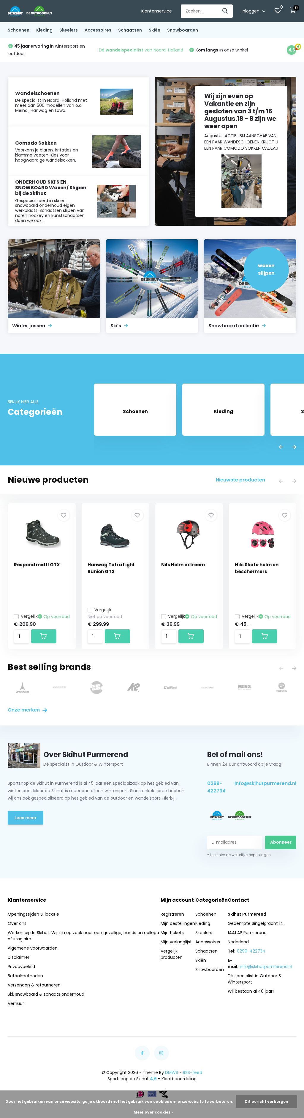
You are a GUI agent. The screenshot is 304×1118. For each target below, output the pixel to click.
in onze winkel (41, 50)
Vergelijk (29, 616)
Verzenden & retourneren (34, 985)
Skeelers (68, 30)
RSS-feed (192, 1072)
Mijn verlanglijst (176, 942)
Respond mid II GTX (37, 565)
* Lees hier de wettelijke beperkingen (239, 854)
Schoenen (18, 30)
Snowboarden (182, 30)
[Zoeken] (225, 11)
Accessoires (98, 30)
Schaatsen (130, 30)
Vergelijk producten (172, 954)
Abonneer (281, 842)
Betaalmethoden (25, 976)
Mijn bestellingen (178, 923)
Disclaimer (18, 957)
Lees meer (26, 818)
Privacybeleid (21, 967)
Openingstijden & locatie (33, 914)
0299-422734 (216, 787)
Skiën (154, 30)
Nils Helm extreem (183, 565)
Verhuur (16, 1003)
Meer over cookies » (153, 1112)
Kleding (44, 30)
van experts (135, 50)
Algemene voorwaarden (33, 948)
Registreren (172, 914)
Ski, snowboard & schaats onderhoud (46, 994)
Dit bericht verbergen (266, 1101)
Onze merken (24, 709)
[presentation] (281, 447)
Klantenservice (156, 11)
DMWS (171, 1072)
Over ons (17, 923)
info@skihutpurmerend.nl (265, 783)
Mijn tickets (172, 933)
